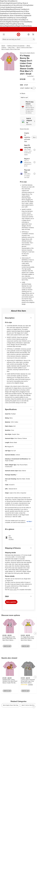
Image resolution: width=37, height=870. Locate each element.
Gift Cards (7, 18)
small (22, 88)
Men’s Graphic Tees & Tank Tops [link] (10, 705)
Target (3, 45)
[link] (27, 76)
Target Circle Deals (21, 22)
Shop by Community (16, 18)
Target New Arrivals (6, 1)
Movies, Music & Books (12, 15)
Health (11, 11)
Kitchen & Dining (22, 5)
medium (27, 88)
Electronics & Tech (20, 13)
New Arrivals (19, 20)
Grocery (12, 7)
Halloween (13, 3)
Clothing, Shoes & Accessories (16, 45)
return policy (13, 589)
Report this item (24, 129)
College (7, 3)
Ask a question (11, 602)
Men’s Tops (11, 47)
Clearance (11, 20)
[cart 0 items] (33, 34)
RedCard (13, 26)
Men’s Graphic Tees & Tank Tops (10, 49)
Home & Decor (12, 5)
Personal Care (19, 9)
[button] (27, 76)
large (32, 88)
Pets (7, 11)
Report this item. (29, 521)
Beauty (12, 9)
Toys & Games (10, 13)
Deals (6, 20)
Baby (8, 9)
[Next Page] (33, 88)
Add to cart (24, 97)
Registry (8, 26)
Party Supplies (24, 15)
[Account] (29, 34)
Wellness (16, 11)
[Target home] (18, 34)
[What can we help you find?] (18, 39)
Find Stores (28, 26)
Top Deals (12, 22)
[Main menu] (4, 34)
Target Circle (20, 26)
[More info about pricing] (34, 79)
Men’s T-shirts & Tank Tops (24, 47)
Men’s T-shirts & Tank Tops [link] (28, 705)
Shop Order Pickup (8, 24)
